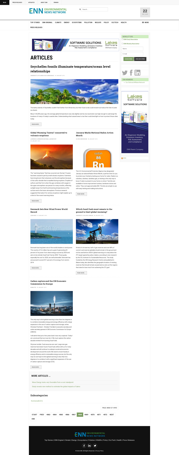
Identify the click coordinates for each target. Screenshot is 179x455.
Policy (106, 22)
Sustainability (37, 401)
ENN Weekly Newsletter (131, 44)
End (33, 419)
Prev (42, 415)
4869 (86, 415)
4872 (105, 415)
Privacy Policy (99, 451)
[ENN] (48, 10)
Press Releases (17, 2)
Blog (4, 2)
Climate (58, 22)
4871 (99, 415)
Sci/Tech (114, 22)
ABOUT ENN (44, 2)
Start (34, 415)
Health (123, 22)
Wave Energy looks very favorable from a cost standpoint (52, 382)
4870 (92, 415)
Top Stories (35, 22)
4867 (74, 415)
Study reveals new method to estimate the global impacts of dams (56, 387)
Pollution (88, 22)
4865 (61, 415)
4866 (67, 415)
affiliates (31, 2)
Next (112, 415)
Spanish (56, 2)
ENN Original (47, 22)
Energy (66, 22)
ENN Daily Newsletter (131, 39)
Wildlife (98, 22)
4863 (48, 415)
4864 (55, 415)
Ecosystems (77, 22)
